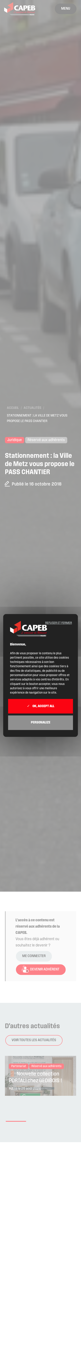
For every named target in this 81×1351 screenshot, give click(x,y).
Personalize (40, 722)
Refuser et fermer (58, 623)
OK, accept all (43, 706)
